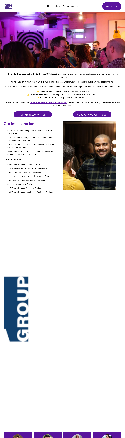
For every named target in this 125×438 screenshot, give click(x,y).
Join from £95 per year (32, 114)
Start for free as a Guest (92, 114)
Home (50, 6)
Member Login (111, 6)
